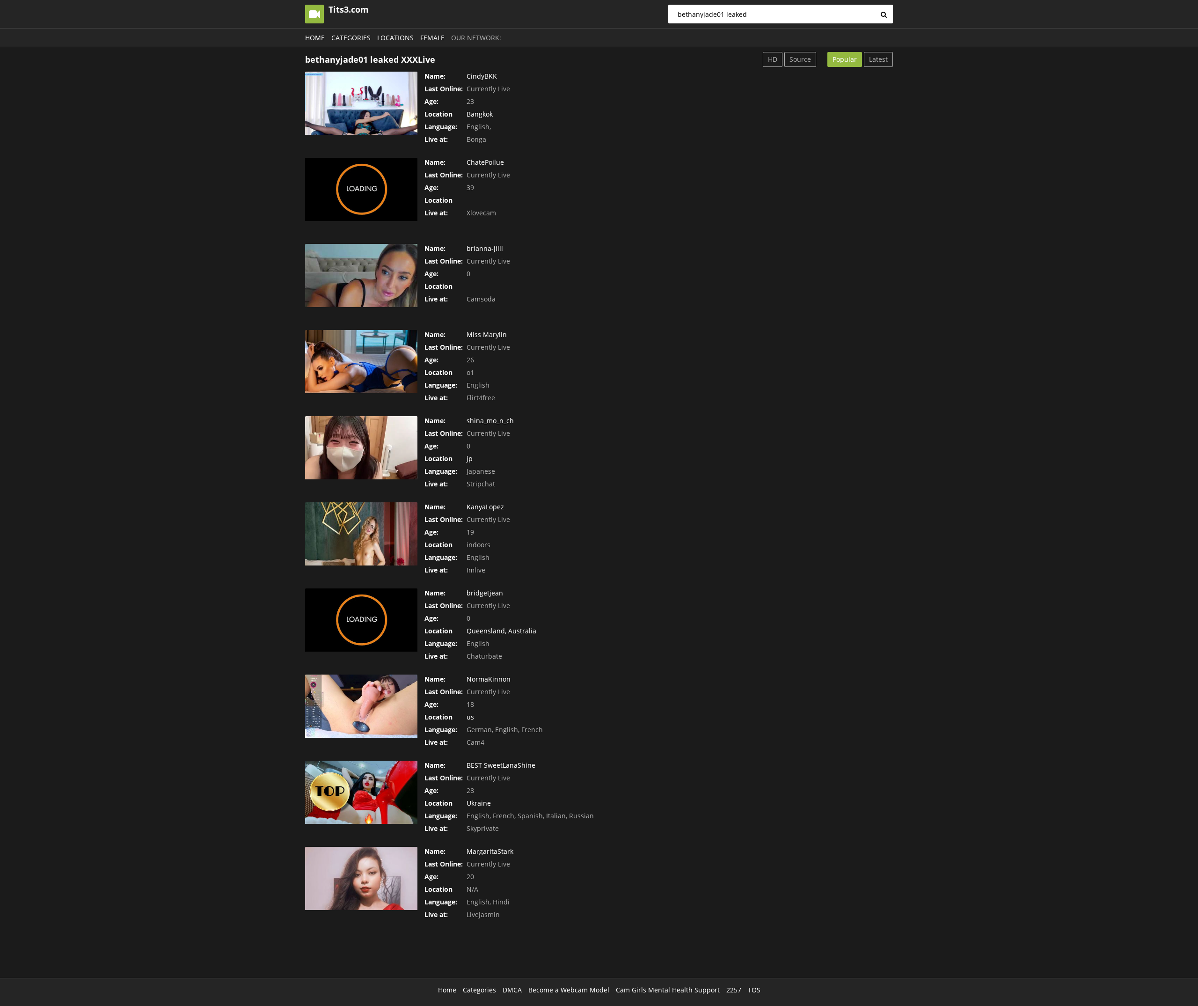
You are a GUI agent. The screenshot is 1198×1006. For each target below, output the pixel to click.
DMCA (512, 989)
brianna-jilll (485, 248)
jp (470, 458)
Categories (351, 37)
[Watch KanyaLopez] (361, 533)
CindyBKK (482, 76)
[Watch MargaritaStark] (361, 878)
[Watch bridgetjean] (361, 620)
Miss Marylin (487, 334)
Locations (395, 37)
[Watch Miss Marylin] (361, 361)
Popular (845, 59)
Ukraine (479, 803)
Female (432, 37)
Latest (878, 59)
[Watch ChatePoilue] (361, 189)
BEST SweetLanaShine (501, 765)
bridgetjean (485, 592)
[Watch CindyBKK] (361, 103)
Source (800, 59)
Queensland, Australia (501, 630)
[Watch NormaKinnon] (361, 706)
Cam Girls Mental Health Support (668, 989)
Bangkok (480, 114)
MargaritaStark (490, 851)
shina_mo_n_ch (490, 420)
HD (772, 59)
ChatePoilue (485, 162)
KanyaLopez (485, 506)
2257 (733, 989)
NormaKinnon (489, 679)
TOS (754, 989)
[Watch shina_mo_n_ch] (361, 447)
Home (315, 37)
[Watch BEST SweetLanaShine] (361, 792)
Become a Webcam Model (568, 989)
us (470, 716)
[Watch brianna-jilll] (361, 275)
